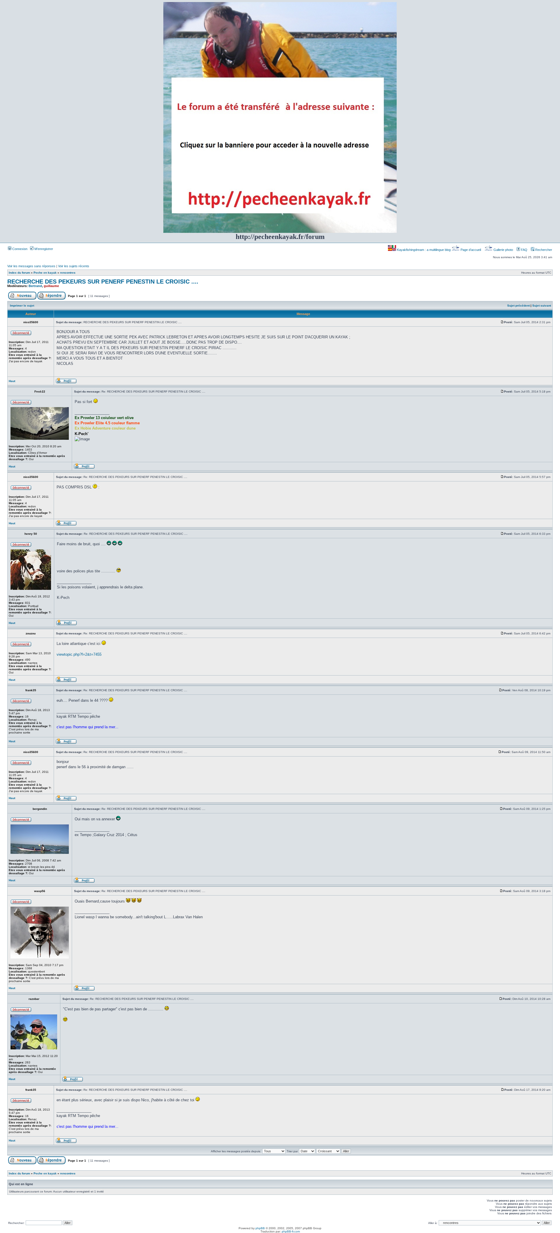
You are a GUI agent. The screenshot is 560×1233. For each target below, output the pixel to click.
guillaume (51, 286)
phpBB (260, 1228)
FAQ (523, 249)
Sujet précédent (518, 305)
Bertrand (35, 286)
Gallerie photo (503, 249)
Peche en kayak (45, 272)
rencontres (68, 272)
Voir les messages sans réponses (31, 266)
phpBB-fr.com (291, 1231)
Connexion (19, 249)
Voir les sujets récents (73, 266)
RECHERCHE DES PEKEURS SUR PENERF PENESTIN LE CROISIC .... (102, 281)
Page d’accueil (471, 249)
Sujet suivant (541, 305)
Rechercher (543, 249)
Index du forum (19, 272)
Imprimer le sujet (22, 305)
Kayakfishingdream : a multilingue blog (424, 249)
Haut (12, 381)
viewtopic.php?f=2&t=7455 (79, 654)
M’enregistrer (43, 249)
